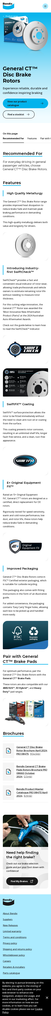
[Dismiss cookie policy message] (47, 997)
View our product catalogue (17, 103)
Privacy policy (10, 943)
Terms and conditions (14, 937)
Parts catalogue (11, 973)
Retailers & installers (14, 967)
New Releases (10, 925)
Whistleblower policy (14, 955)
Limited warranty (12, 931)
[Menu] (45, 6)
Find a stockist (16, 114)
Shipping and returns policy (17, 949)
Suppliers (7, 919)
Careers (7, 961)
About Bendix (10, 913)
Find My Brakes (19, 881)
